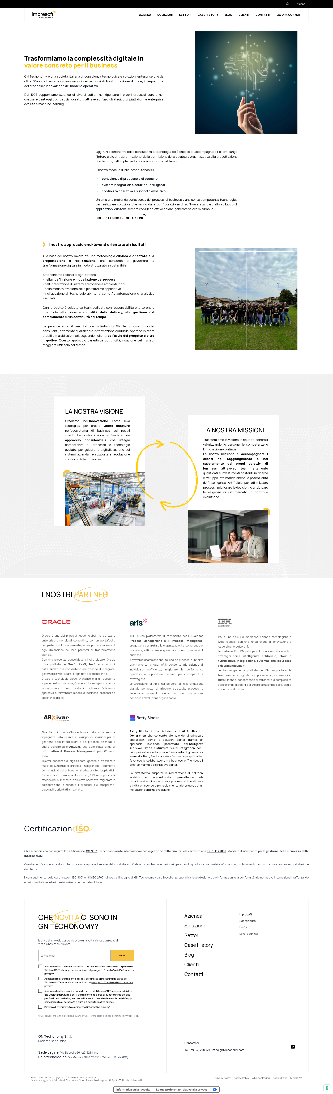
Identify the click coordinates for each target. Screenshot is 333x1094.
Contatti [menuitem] (193, 974)
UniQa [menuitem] (243, 927)
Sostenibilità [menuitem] (248, 921)
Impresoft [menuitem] (246, 914)
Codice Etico (280, 1078)
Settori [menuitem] (191, 935)
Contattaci (191, 1043)
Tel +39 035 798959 (197, 1050)
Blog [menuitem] (189, 954)
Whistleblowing (261, 1078)
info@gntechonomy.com (228, 1050)
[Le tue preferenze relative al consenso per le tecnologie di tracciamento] (327, 1088)
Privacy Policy (223, 1078)
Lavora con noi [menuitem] (249, 934)
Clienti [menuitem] (191, 964)
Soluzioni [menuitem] (194, 925)
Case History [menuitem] (198, 945)
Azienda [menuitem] (193, 916)
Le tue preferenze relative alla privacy (181, 1089)
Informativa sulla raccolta (133, 1089)
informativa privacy (98, 1007)
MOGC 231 (296, 1078)
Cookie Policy (241, 1078)
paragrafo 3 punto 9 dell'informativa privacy (89, 1002)
